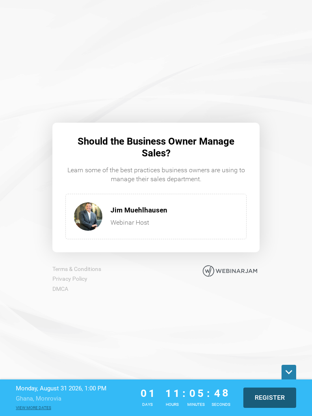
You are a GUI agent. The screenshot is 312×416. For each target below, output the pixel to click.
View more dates (33, 407)
